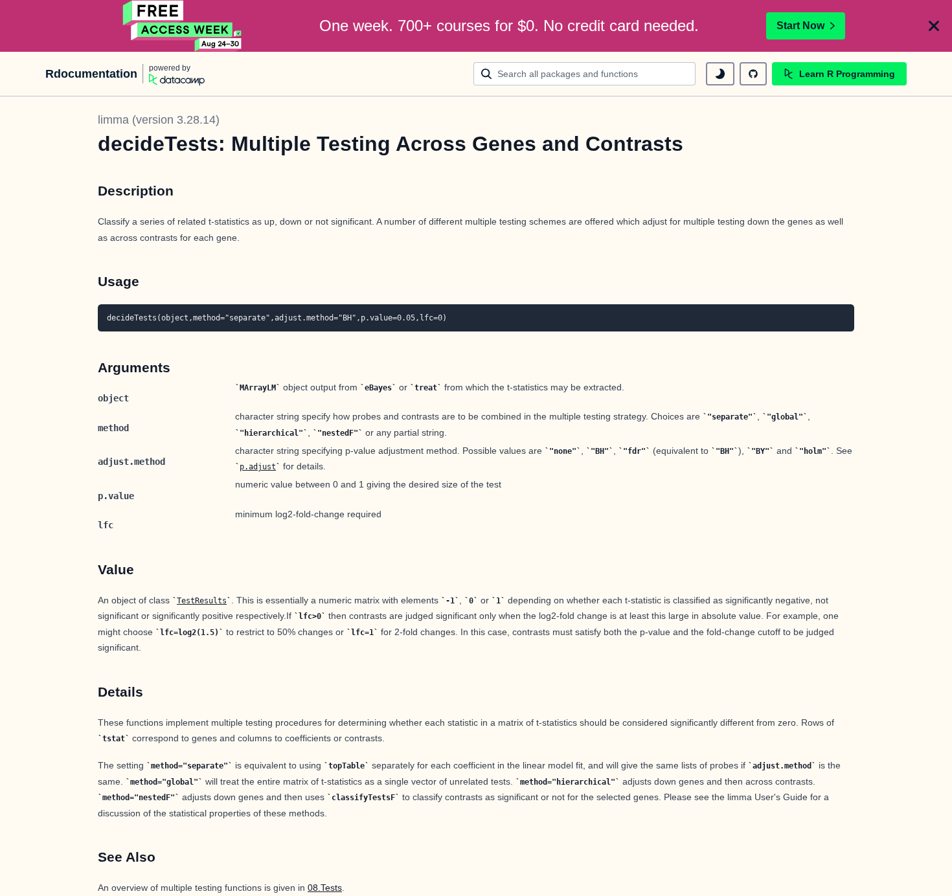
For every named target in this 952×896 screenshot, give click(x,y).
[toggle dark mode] (720, 73)
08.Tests (325, 887)
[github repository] (753, 73)
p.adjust (258, 466)
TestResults (202, 600)
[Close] (934, 26)
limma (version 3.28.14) (159, 119)
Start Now (800, 25)
